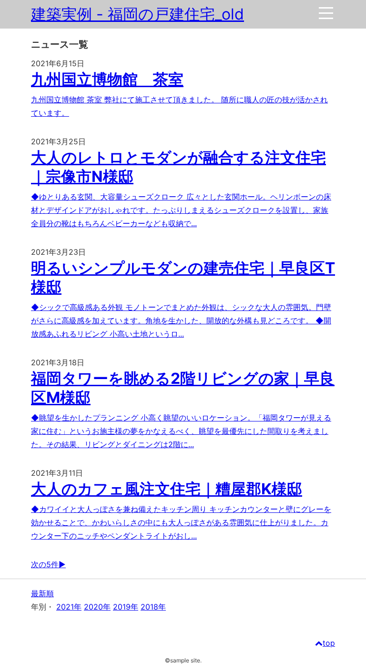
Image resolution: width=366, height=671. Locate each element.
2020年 (97, 606)
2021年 (68, 606)
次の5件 (45, 564)
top (329, 643)
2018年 (153, 606)
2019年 (125, 606)
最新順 (42, 593)
